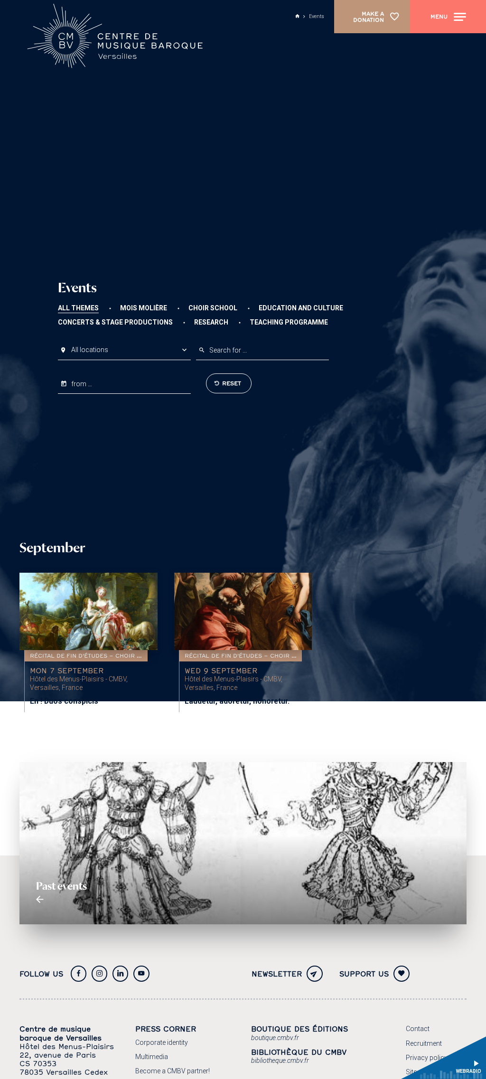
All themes (78, 308)
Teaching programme (289, 322)
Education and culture (301, 308)
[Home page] (117, 38)
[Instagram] (100, 974)
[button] (124, 350)
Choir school (212, 308)
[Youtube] (141, 974)
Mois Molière (143, 308)
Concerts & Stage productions (115, 322)
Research (211, 322)
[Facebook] (79, 974)
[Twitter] (120, 974)
